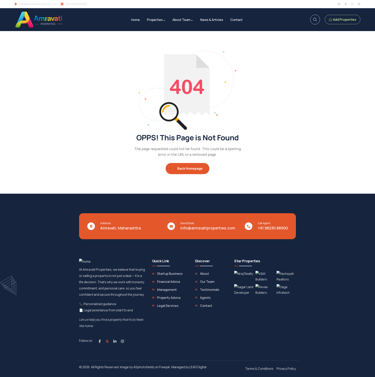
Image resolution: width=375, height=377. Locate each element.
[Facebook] (339, 4)
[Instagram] (352, 4)
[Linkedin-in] (115, 341)
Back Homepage (190, 168)
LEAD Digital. (198, 367)
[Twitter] (345, 4)
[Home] (39, 19)
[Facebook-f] (99, 341)
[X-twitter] (107, 341)
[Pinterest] (359, 4)
